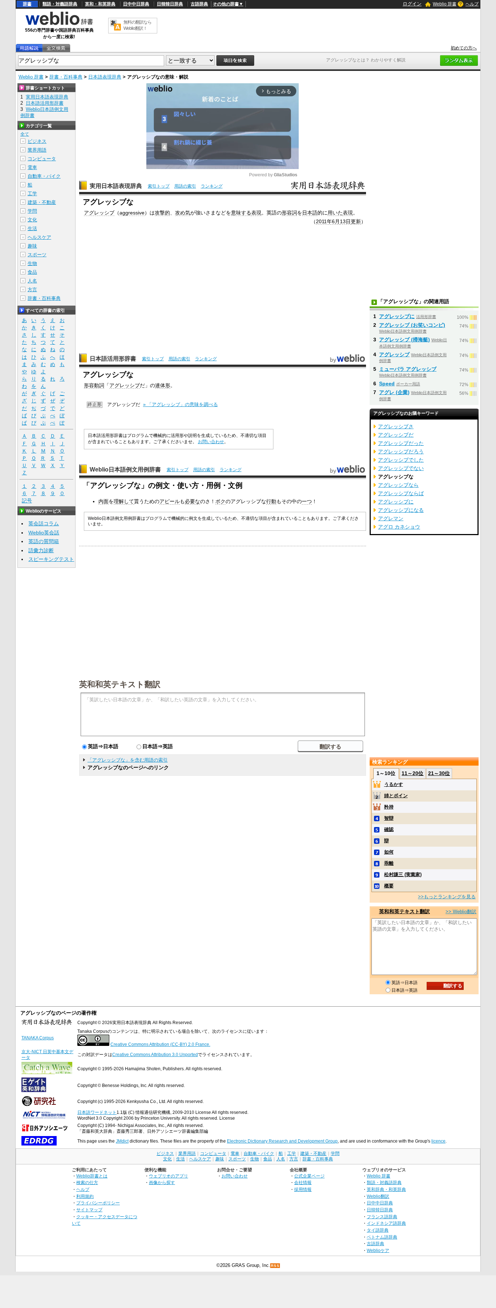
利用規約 (85, 1196)
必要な (192, 501)
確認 (389, 829)
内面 (103, 501)
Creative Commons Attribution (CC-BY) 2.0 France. (160, 1044)
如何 (389, 852)
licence (438, 1141)
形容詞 (289, 213)
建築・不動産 (42, 202)
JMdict (122, 1141)
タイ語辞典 (378, 1230)
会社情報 (303, 1182)
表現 (256, 213)
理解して (124, 501)
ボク (220, 501)
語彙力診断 (41, 550)
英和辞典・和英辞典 (386, 1189)
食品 (32, 272)
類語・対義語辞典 (59, 4)
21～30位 (439, 773)
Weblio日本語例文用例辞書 (125, 469)
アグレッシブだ (396, 435)
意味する (241, 213)
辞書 (27, 4)
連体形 (162, 385)
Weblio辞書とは (91, 1175)
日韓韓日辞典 (170, 4)
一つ (307, 501)
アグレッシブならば (401, 493)
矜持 (389, 807)
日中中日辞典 (136, 4)
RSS (275, 1266)
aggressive (132, 213)
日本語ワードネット (97, 1112)
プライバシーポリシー (98, 1202)
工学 (32, 193)
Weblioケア (378, 1250)
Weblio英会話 (43, 532)
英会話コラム (43, 523)
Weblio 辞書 (444, 4)
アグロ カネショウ (399, 527)
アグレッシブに (397, 316)
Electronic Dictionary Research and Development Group (282, 1141)
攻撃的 (162, 213)
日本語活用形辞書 (113, 359)
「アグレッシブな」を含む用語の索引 (128, 760)
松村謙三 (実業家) (403, 874)
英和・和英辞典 (100, 4)
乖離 (389, 863)
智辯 (389, 818)
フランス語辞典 (382, 1216)
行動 (271, 501)
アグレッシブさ (396, 426)
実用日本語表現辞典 (116, 186)
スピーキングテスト (51, 559)
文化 (32, 219)
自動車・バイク (44, 176)
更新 (356, 221)
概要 (389, 885)
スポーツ (37, 254)
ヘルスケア (39, 237)
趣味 (32, 246)
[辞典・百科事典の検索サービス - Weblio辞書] (59, 24)
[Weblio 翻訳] (115, 25)
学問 (32, 211)
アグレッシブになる (401, 510)
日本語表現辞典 (104, 77)
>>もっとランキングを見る (447, 896)
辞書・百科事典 (65, 77)
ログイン (412, 4)
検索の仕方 (87, 1182)
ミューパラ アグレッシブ (407, 369)
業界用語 (37, 150)
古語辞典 (199, 4)
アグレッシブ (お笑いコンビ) (412, 325)
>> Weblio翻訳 (461, 911)
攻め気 (182, 213)
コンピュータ (42, 158)
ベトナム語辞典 (382, 1237)
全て (24, 134)
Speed (387, 383)
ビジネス (37, 141)
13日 (345, 221)
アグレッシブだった (401, 443)
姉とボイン (396, 795)
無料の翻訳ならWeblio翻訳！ (137, 25)
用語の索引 (185, 186)
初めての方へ (464, 48)
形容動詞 (94, 385)
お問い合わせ (211, 442)
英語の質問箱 (43, 541)
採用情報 (303, 1189)
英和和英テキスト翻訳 (119, 683)
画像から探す (162, 1182)
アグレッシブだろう (401, 451)
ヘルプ (472, 4)
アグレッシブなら (398, 485)
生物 (32, 263)
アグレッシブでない (401, 468)
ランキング (212, 186)
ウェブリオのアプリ (168, 1175)
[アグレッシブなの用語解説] (29, 48)
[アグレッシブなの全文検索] (55, 48)
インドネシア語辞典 (386, 1223)
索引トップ (159, 186)
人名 (32, 281)
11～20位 (412, 773)
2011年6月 (328, 221)
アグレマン (390, 518)
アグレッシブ (99, 213)
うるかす (393, 784)
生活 (32, 228)
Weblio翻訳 (378, 1196)
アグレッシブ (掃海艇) (404, 339)
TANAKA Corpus (37, 1037)
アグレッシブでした (401, 460)
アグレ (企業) (394, 392)
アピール (169, 501)
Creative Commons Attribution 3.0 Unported (155, 1054)
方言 (32, 289)
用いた (335, 213)
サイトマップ (89, 1209)
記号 (27, 500)
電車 (32, 167)
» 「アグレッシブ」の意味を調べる (180, 404)
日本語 (309, 213)
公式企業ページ (309, 1175)
